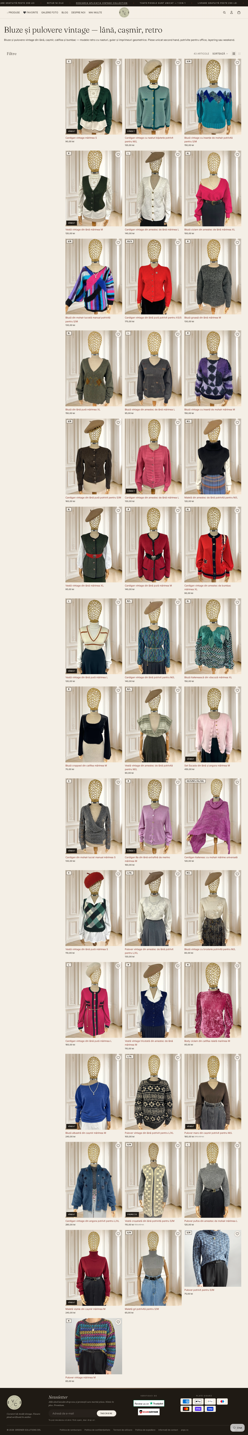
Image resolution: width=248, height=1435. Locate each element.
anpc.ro (184, 1430)
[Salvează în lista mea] (118, 63)
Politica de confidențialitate (97, 1430)
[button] (220, 53)
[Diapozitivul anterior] (130, 188)
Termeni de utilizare (122, 1430)
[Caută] (224, 12)
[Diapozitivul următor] (177, 188)
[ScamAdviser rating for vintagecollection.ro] (149, 1412)
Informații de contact (168, 1430)
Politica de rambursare (70, 1430)
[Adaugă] (236, 129)
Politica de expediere (145, 1430)
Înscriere (107, 1413)
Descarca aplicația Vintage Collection (49, 3)
